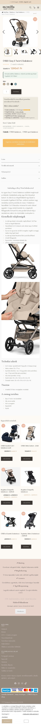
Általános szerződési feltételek (10, 647)
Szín (4, 81)
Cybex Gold (11, 123)
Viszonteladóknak (6, 638)
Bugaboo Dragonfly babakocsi (27, 491)
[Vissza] (35, 13)
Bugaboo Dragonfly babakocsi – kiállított (7, 491)
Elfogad (7, 721)
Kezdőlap (6, 12)
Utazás (27, 126)
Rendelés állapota (6, 665)
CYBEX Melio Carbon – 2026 (30, 446)
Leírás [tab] (3, 159)
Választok (6, 459)
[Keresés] (30, 7)
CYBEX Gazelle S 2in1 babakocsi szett (7, 447)
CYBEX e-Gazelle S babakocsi (10, 534)
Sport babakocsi (20, 12)
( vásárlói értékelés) (17, 64)
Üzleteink (4, 629)
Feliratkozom (20, 611)
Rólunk (3, 632)
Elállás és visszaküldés (8, 668)
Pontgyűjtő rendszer (7, 656)
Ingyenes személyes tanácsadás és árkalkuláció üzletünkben (20, 143)
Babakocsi (12, 12)
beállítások (16, 714)
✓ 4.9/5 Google (14, 2)
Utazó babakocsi (8, 128)
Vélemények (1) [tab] (5, 172)
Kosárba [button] (26, 546)
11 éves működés (19, 112)
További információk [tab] (7, 165)
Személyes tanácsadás (8, 641)
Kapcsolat (4, 659)
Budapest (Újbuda (21, 114)
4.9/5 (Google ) (22, 110)
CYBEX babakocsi (15, 132)
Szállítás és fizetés (7, 671)
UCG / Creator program (9, 635)
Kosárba (16, 91)
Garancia (4, 662)
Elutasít (18, 721)
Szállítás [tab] (3, 178)
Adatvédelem (5, 644)
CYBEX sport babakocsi (30, 132)
